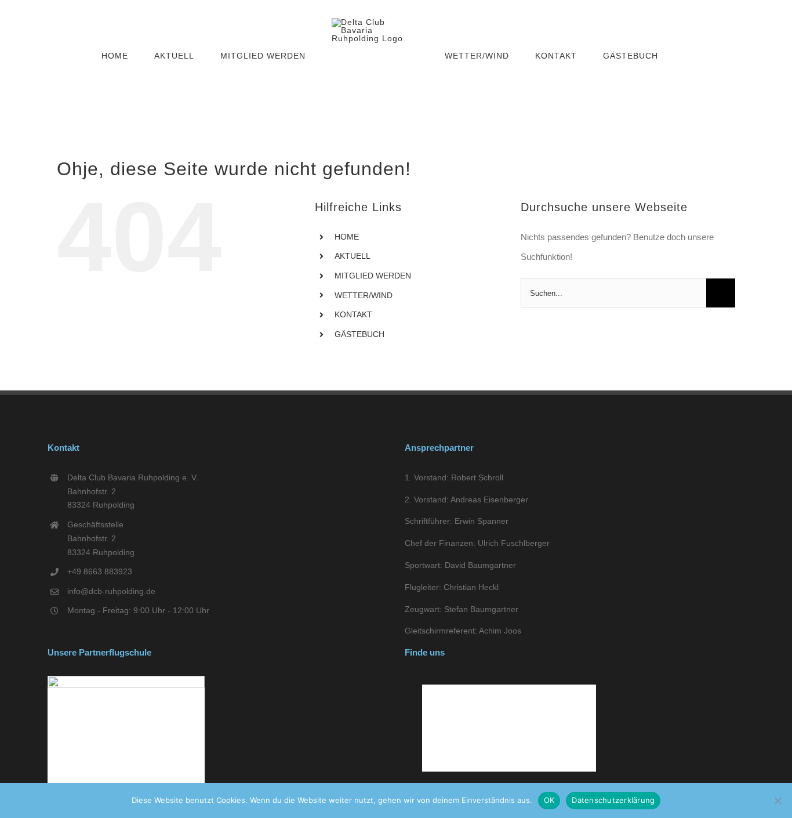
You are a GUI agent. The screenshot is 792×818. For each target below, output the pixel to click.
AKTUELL (352, 255)
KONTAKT (353, 314)
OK (549, 800)
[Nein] (777, 800)
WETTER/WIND (364, 295)
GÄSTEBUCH (359, 334)
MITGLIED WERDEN (373, 275)
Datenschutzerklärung (613, 800)
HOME (347, 236)
